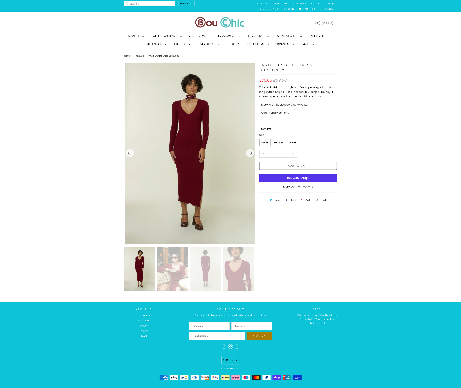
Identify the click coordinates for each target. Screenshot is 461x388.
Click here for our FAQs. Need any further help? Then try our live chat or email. (317, 319)
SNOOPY (233, 44)
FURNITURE (256, 36)
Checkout (327, 9)
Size (261, 135)
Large (292, 142)
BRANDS (284, 44)
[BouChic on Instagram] (324, 23)
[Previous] (130, 153)
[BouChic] (230, 23)
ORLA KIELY (206, 44)
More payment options (298, 186)
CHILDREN (318, 36)
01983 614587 (270, 9)
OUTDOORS (256, 44)
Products (140, 55)
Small (264, 142)
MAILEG (180, 44)
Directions (280, 3)
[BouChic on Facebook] (317, 23)
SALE (306, 44)
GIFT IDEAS (198, 36)
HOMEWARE (227, 36)
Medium (278, 142)
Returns (317, 3)
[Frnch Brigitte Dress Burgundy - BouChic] (190, 153)
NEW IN (134, 36)
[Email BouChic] (330, 23)
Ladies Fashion (165, 36)
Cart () (308, 9)
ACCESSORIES (287, 36)
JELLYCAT (155, 44)
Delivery (299, 3)
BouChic (235, 368)
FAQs (331, 3)
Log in (289, 9)
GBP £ (184, 3)
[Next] (250, 153)
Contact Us (258, 3)
